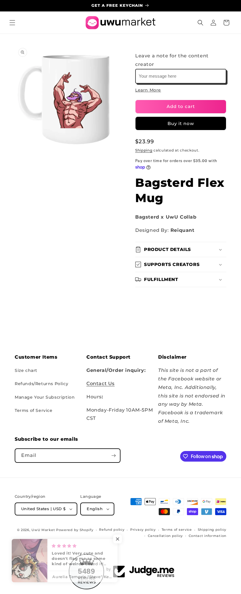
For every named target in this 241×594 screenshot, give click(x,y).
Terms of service (177, 530)
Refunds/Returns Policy (41, 383)
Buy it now (181, 123)
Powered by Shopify (74, 530)
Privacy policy (143, 530)
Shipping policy (212, 530)
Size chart (26, 370)
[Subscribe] (113, 455)
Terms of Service (34, 410)
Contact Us (100, 383)
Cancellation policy (165, 536)
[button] (12, 22)
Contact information (207, 536)
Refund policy (111, 530)
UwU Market (43, 530)
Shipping (144, 150)
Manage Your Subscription (45, 397)
